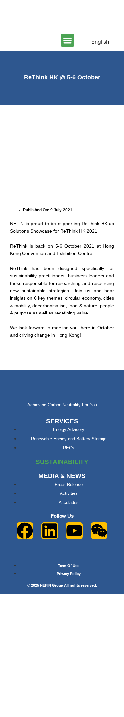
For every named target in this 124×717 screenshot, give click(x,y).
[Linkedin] (49, 530)
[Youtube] (74, 530)
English (100, 41)
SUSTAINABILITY (62, 461)
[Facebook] (25, 530)
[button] (67, 40)
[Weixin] (99, 530)
